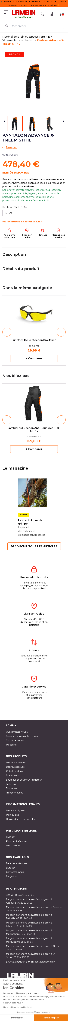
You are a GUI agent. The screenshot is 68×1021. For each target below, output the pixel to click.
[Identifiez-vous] (52, 14)
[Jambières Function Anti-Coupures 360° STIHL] (34, 402)
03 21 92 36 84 (25, 941)
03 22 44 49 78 (14, 910)
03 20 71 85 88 (14, 949)
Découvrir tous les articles (34, 546)
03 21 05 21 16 (28, 934)
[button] (6, 332)
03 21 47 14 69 (24, 926)
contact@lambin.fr (44, 961)
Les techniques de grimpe (30, 522)
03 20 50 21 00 (26, 895)
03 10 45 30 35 (21, 957)
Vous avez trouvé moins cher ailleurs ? (22, 222)
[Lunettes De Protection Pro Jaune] (34, 313)
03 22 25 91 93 (24, 902)
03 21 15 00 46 (24, 918)
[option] (34, 331)
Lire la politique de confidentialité (17, 1007)
